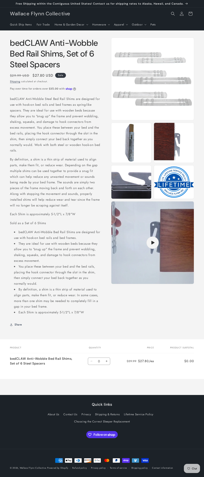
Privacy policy (98, 467)
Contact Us (70, 414)
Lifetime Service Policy (138, 414)
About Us (53, 414)
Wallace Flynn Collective (33, 467)
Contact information (162, 467)
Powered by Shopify (57, 467)
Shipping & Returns (107, 414)
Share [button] (18, 324)
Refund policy (79, 467)
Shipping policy (139, 467)
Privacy (86, 414)
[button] (71, 24)
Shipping (15, 81)
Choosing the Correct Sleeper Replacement (102, 421)
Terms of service (118, 467)
